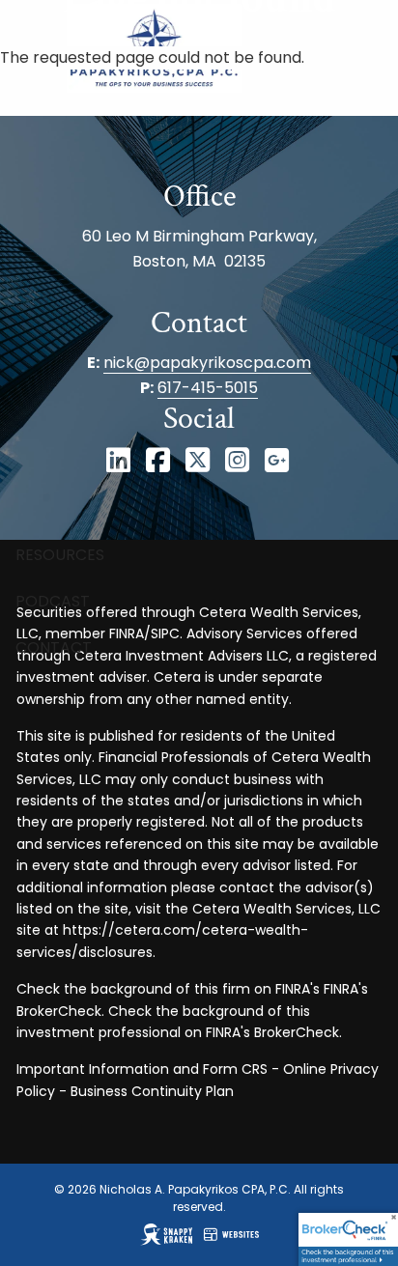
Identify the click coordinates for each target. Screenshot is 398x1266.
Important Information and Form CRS (142, 1069)
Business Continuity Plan (152, 1091)
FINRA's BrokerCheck (272, 1032)
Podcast (52, 601)
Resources (59, 555)
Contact (53, 647)
